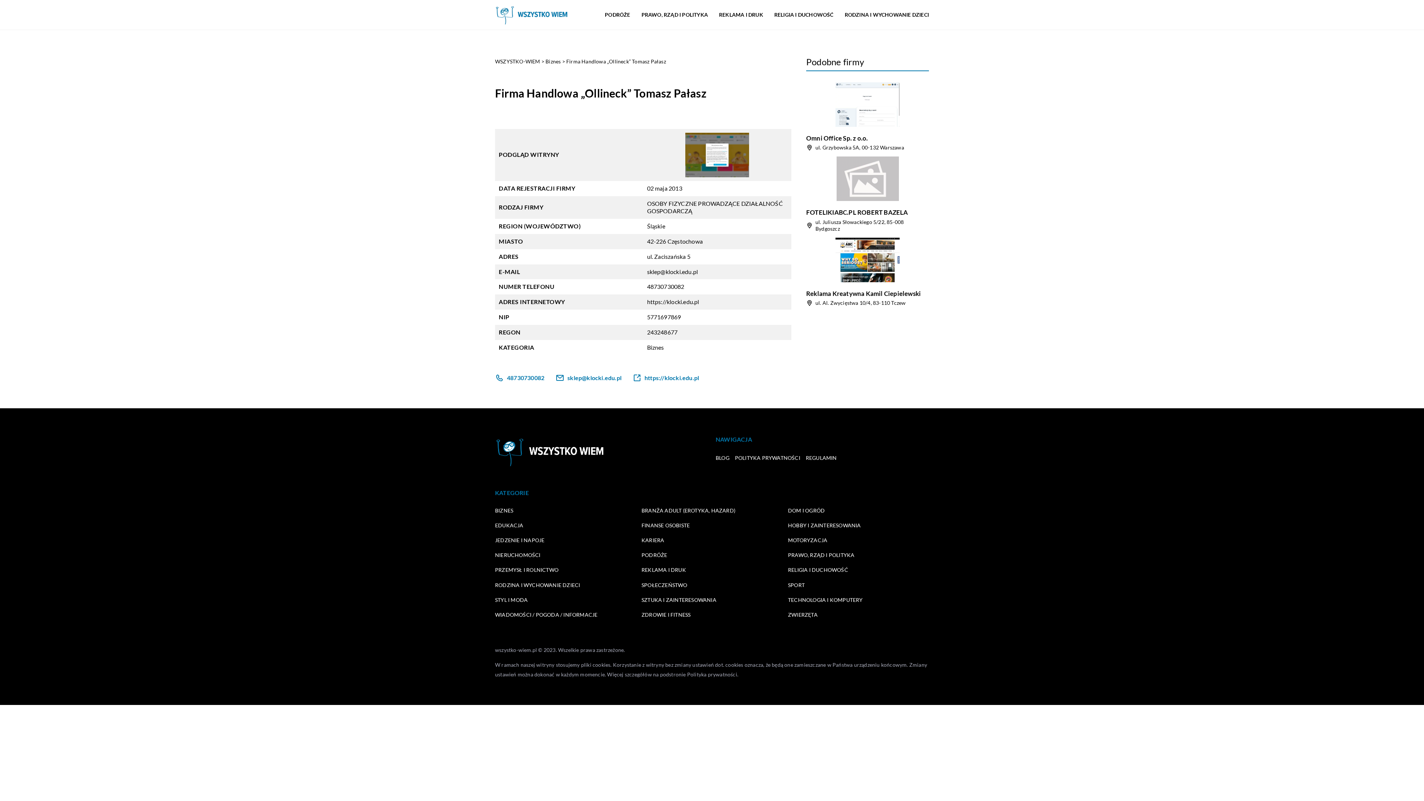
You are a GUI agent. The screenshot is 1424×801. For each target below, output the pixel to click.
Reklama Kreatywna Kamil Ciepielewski (863, 293)
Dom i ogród (806, 510)
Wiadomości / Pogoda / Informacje (546, 615)
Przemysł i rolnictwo (526, 570)
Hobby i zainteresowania (824, 525)
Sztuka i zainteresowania (679, 600)
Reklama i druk (741, 14)
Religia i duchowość (804, 14)
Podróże (617, 14)
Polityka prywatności (767, 458)
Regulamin (821, 458)
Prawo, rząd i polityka (675, 14)
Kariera (653, 540)
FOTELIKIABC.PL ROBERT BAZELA (857, 212)
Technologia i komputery (825, 600)
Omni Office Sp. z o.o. (837, 138)
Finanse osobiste (666, 525)
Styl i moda (511, 600)
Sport (796, 585)
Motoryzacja (807, 540)
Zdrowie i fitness (666, 615)
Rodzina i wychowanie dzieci (887, 14)
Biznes (655, 347)
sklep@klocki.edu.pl (672, 271)
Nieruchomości (518, 555)
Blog (722, 458)
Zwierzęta (803, 615)
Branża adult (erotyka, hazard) (688, 510)
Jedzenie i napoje (519, 540)
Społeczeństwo (665, 585)
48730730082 (666, 286)
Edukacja (509, 525)
